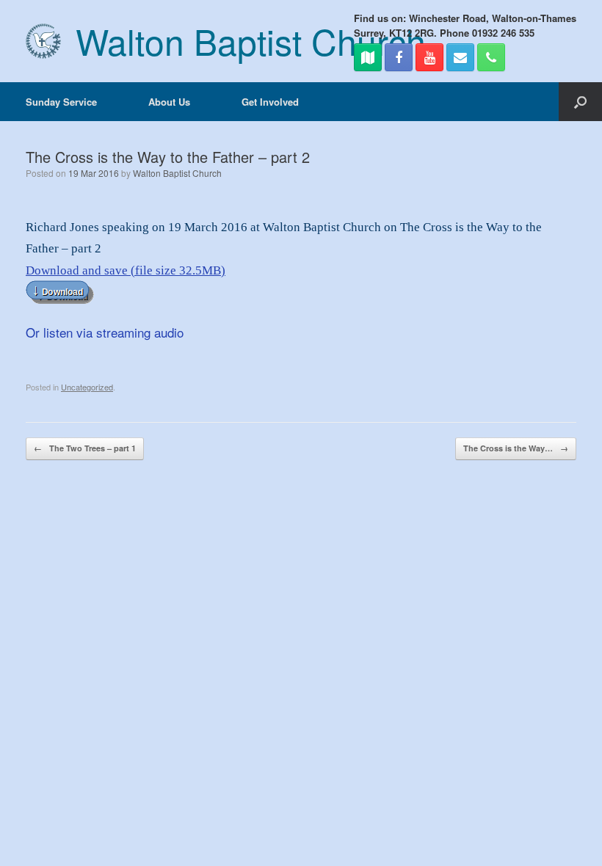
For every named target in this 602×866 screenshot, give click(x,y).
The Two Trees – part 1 (85, 448)
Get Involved (270, 102)
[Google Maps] (368, 57)
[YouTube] (429, 57)
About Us (169, 102)
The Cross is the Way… (515, 448)
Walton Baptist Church (177, 173)
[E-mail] (460, 57)
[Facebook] (399, 57)
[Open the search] (580, 101)
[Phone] (491, 57)
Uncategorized (87, 387)
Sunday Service (61, 102)
